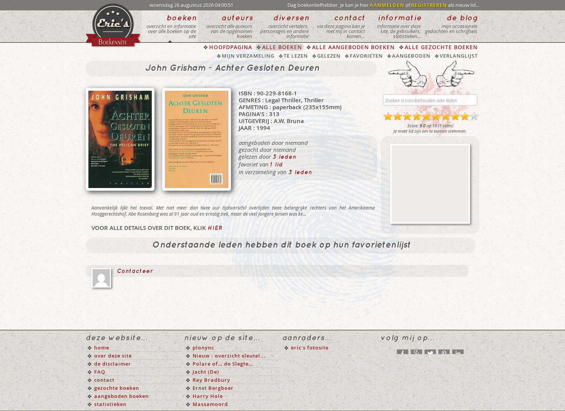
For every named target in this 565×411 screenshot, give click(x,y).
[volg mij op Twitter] (430, 350)
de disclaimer (112, 363)
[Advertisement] (430, 183)
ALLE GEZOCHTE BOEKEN (441, 47)
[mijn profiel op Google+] (416, 350)
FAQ (99, 371)
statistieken (110, 404)
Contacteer (135, 271)
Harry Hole (208, 396)
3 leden (284, 157)
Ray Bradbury (211, 379)
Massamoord (210, 404)
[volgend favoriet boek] (455, 74)
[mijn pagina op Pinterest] (444, 350)
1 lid (276, 165)
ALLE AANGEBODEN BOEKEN (353, 47)
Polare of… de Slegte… (223, 363)
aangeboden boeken (121, 396)
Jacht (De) (206, 371)
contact (104, 379)
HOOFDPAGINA (230, 47)
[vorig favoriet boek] (408, 74)
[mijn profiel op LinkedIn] (458, 350)
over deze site (113, 355)
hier (215, 228)
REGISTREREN (429, 5)
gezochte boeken (116, 387)
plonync (203, 347)
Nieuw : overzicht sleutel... (229, 355)
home (101, 347)
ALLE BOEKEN (282, 47)
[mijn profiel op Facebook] (402, 350)
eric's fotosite (310, 347)
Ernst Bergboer (213, 387)
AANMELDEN (387, 5)
